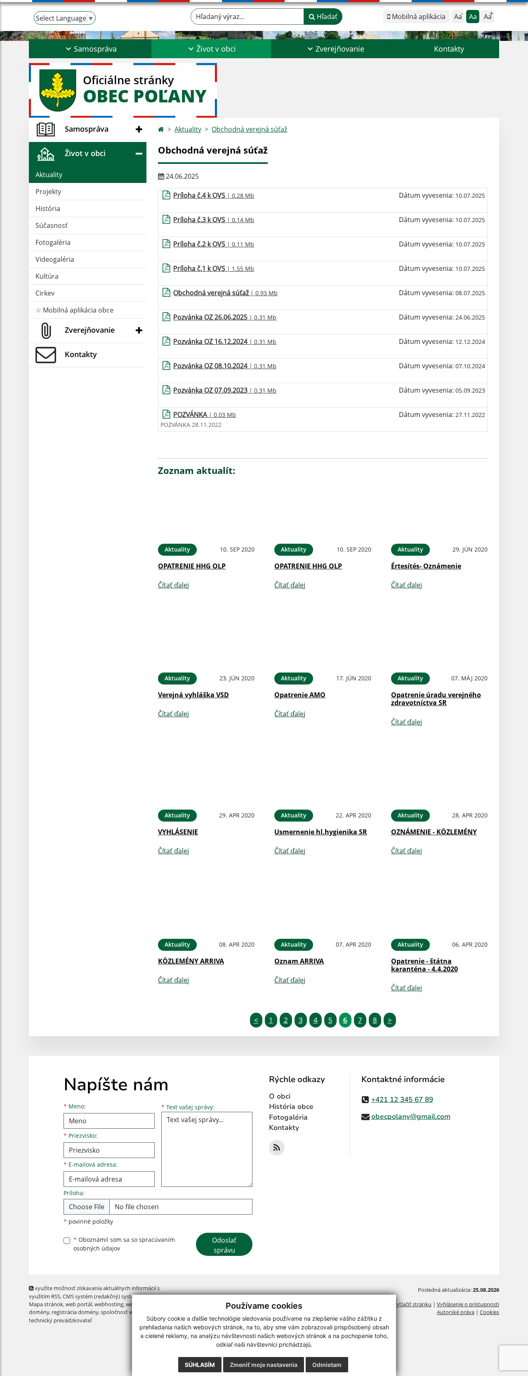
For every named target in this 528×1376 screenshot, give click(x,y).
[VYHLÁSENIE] (206, 775)
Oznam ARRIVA (299, 961)
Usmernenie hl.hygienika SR (320, 831)
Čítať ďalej (173, 585)
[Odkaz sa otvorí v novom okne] (277, 1148)
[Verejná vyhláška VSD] (206, 638)
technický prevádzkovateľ (60, 1320)
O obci (279, 1096)
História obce (291, 1106)
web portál (79, 1304)
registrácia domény (75, 1312)
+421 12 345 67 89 (402, 1099)
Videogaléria (54, 259)
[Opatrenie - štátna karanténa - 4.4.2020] (439, 904)
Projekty (48, 191)
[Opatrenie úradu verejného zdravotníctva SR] (439, 638)
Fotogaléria (53, 242)
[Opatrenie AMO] (322, 638)
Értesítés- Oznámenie (426, 566)
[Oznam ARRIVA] (322, 904)
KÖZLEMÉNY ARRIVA (191, 961)
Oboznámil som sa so (124, 1244)
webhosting (108, 1304)
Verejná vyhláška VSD (193, 694)
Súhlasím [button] (200, 1364)
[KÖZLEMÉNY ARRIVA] (206, 904)
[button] (90, 48)
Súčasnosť (51, 225)
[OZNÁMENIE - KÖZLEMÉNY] (439, 775)
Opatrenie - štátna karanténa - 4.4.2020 (424, 965)
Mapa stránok (46, 1304)
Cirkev (44, 293)
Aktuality (48, 174)
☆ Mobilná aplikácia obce (74, 310)
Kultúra (47, 276)
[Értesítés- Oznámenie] (439, 509)
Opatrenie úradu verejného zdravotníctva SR (436, 698)
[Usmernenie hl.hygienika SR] (322, 775)
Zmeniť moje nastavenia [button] (263, 1364)
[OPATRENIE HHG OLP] (206, 509)
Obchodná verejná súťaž (249, 129)
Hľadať (326, 16)
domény (39, 1312)
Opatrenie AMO (299, 694)
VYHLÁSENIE (178, 831)
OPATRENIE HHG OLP (192, 566)
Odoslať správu (224, 1245)
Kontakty (449, 49)
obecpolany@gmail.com (410, 1116)
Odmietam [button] (327, 1364)
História (47, 208)
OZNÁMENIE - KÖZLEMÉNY (434, 831)
